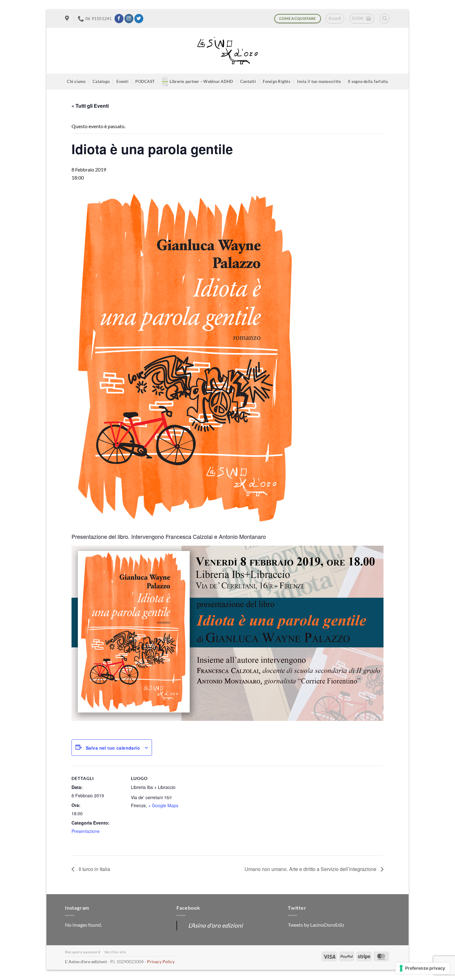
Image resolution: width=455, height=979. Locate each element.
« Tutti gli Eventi (90, 105)
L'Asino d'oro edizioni (215, 925)
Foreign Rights (276, 81)
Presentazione (86, 831)
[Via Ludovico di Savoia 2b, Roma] (68, 18)
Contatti (248, 81)
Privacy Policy (161, 961)
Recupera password (82, 952)
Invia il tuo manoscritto (319, 81)
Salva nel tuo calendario (113, 748)
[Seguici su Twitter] (138, 18)
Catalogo (101, 81)
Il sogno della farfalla (368, 81)
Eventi (122, 81)
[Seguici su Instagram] (128, 18)
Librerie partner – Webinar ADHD (201, 81)
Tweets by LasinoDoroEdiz (316, 925)
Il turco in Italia (93, 869)
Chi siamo (76, 81)
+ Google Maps (163, 805)
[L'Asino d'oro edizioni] (227, 51)
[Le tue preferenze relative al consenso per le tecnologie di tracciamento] (422, 968)
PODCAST (145, 81)
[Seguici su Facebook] (119, 18)
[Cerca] (384, 19)
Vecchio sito (115, 952)
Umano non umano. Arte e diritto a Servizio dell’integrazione (311, 869)
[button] (335, 19)
